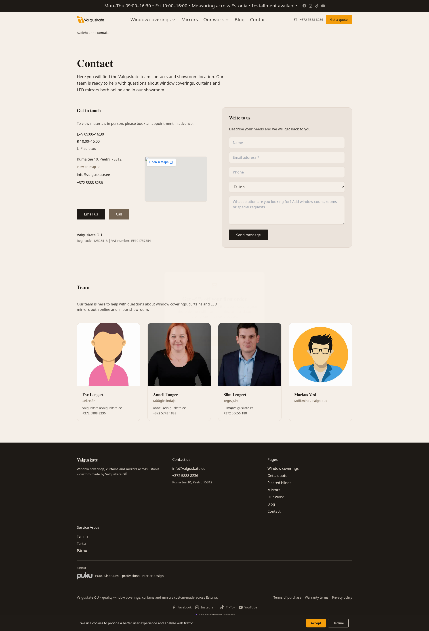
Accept (316, 623)
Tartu (81, 543)
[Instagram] (310, 6)
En (93, 33)
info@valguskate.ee (93, 174)
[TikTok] (317, 6)
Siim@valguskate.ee (239, 408)
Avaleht (82, 33)
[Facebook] (304, 6)
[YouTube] (323, 6)
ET (295, 19)
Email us (91, 214)
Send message (248, 234)
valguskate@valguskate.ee (102, 408)
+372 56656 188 (235, 413)
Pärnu (82, 550)
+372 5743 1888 (164, 413)
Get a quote (339, 19)
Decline (338, 623)
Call (119, 214)
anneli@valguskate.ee (169, 408)
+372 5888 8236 (311, 19)
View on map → (88, 167)
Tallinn (82, 536)
